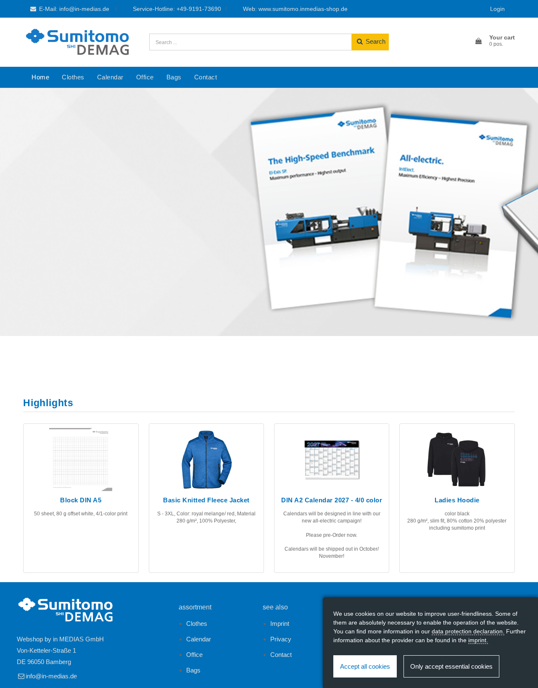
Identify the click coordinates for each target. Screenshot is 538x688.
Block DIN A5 (80, 500)
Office (145, 77)
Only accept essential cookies (451, 666)
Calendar (110, 77)
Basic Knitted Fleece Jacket (206, 500)
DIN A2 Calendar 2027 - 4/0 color (331, 500)
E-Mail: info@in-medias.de (74, 8)
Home (40, 77)
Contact (205, 77)
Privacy (280, 639)
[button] (494, 41)
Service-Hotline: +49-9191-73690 (177, 8)
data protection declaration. (468, 631)
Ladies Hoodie (457, 500)
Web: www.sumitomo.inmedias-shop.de (295, 8)
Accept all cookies (365, 666)
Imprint (279, 623)
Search (374, 41)
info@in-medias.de (51, 676)
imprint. (478, 640)
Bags (174, 77)
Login (497, 8)
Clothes (73, 77)
